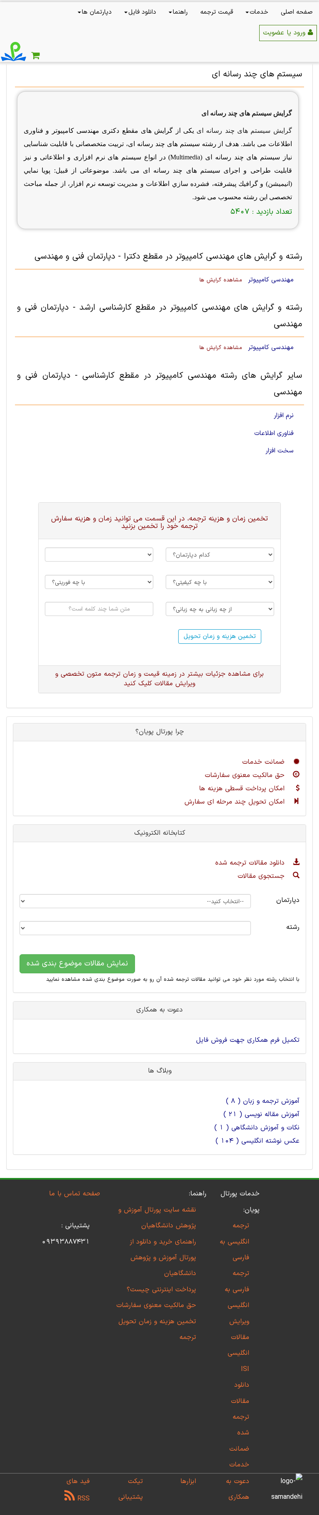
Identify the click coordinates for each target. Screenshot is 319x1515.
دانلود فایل (142, 12)
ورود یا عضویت (285, 33)
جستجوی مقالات (262, 876)
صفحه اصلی (297, 12)
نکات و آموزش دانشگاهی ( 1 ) (256, 1128)
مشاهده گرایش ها (220, 280)
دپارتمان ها (97, 12)
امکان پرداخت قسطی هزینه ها (243, 789)
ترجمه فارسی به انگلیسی (237, 1289)
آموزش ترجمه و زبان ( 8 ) (262, 1101)
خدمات (259, 12)
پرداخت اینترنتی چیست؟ (161, 1290)
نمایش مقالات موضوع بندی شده (77, 963)
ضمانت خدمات (264, 762)
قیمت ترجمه (216, 12)
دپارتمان (287, 900)
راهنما (180, 12)
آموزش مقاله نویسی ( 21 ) (261, 1114)
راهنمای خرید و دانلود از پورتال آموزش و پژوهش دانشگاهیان (163, 1258)
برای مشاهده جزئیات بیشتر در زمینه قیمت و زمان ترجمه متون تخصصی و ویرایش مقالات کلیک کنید (159, 679)
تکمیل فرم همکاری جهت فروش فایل (247, 1040)
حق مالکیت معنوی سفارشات (246, 775)
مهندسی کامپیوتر (271, 280)
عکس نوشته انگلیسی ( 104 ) (257, 1141)
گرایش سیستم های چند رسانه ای (246, 113)
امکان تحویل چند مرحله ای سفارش (235, 802)
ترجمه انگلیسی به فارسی (234, 1242)
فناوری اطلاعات (274, 433)
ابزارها (188, 1481)
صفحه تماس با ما (74, 1194)
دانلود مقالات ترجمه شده (251, 863)
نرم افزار (284, 415)
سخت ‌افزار (279, 451)
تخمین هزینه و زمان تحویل (220, 636)
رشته (292, 927)
